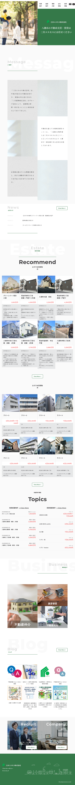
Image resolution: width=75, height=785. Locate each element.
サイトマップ (5, 771)
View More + (62, 208)
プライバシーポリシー (7, 768)
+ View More (24, 508)
